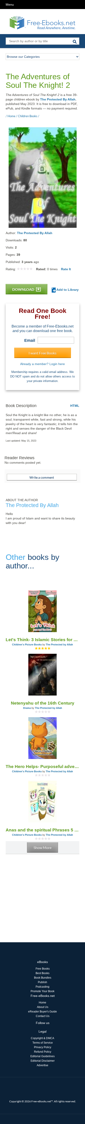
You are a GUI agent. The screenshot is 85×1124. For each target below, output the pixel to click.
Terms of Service (42, 1042)
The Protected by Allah (59, 644)
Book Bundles (42, 977)
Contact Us (42, 1016)
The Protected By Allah (57, 99)
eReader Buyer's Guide (42, 1011)
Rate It (66, 269)
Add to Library (67, 289)
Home (42, 1002)
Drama (27, 708)
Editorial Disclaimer (43, 1060)
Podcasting (42, 986)
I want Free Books (42, 353)
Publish (42, 982)
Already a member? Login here (42, 364)
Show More (42, 847)
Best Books (42, 973)
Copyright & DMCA (42, 1038)
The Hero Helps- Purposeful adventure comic (42, 766)
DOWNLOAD (23, 289)
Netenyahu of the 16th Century (42, 703)
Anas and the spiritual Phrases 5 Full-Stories (42, 830)
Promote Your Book (42, 991)
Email (29, 340)
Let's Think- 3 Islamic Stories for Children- (42, 639)
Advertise (42, 1065)
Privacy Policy (42, 1047)
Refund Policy (42, 1051)
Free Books (43, 968)
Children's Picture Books (27, 644)
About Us (42, 1007)
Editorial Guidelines (42, 1056)
